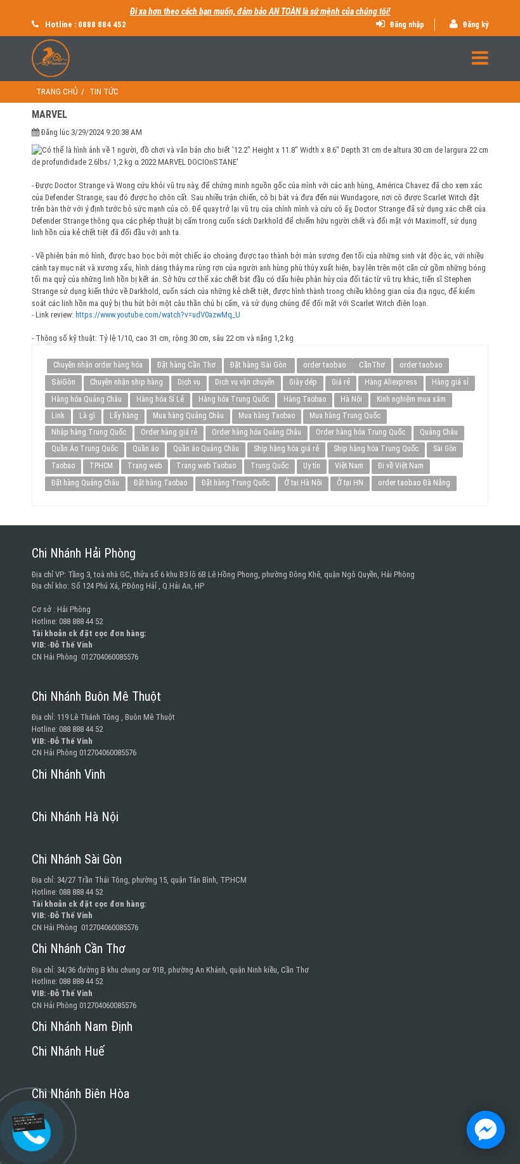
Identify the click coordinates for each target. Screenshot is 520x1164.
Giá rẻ (341, 382)
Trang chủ (57, 91)
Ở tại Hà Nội (303, 482)
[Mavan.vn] (260, 58)
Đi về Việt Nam (401, 465)
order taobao (324, 364)
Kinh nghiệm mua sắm (411, 399)
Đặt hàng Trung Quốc (236, 482)
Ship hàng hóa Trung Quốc (376, 448)
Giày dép (303, 382)
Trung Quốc (269, 465)
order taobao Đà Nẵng (414, 482)
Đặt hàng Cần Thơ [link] (186, 364)
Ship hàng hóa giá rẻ (286, 448)
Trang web (144, 465)
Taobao (63, 465)
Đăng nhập (405, 24)
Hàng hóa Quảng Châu (86, 399)
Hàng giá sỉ (450, 382)
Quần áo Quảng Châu (206, 448)
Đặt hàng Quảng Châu (85, 482)
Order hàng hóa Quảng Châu (256, 432)
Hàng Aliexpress (391, 382)
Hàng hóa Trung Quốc (233, 399)
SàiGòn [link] (63, 382)
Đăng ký (474, 24)
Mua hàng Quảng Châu (188, 415)
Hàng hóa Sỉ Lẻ (160, 399)
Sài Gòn (445, 448)
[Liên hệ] (27, 1123)
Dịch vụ (189, 382)
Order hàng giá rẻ (169, 432)
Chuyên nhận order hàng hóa (98, 365)
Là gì (87, 415)
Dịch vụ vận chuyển (245, 382)
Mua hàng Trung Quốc (344, 415)
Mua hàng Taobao (266, 415)
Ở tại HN (350, 482)
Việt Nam (349, 465)
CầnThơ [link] (372, 364)
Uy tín (311, 465)
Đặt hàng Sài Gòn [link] (259, 364)
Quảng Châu (439, 432)
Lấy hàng (124, 415)
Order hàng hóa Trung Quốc (360, 432)
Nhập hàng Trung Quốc (88, 432)
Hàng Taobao (304, 399)
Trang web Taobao (206, 465)
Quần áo (146, 448)
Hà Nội (351, 399)
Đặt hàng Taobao (160, 482)
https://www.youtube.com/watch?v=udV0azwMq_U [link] (157, 314)
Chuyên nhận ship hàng (126, 382)
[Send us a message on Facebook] (486, 1130)
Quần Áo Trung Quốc (84, 448)
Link (58, 415)
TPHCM (101, 465)
